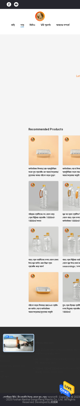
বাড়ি (13, 24)
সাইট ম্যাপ (4, 376)
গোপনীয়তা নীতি (9, 396)
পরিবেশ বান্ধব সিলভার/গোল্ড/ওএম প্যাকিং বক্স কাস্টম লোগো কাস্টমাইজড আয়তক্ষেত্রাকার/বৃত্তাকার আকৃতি (43, 308)
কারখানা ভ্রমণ (6, 355)
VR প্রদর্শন (46, 24)
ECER (54, 402)
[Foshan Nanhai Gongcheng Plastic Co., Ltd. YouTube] (16, 4)
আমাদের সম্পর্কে (62, 24)
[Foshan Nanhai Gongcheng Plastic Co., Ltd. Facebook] (9, 4)
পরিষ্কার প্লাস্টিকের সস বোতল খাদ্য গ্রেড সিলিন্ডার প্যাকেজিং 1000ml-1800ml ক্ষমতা (41, 217)
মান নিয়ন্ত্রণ (5, 361)
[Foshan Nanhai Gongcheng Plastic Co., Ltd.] (40, 16)
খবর (2, 371)
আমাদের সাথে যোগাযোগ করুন (12, 366)
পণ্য (22, 24)
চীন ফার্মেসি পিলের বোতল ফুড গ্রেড (32, 396)
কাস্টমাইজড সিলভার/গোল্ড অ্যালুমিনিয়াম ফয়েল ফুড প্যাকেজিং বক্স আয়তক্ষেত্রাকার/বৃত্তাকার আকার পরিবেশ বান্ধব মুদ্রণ (43, 172)
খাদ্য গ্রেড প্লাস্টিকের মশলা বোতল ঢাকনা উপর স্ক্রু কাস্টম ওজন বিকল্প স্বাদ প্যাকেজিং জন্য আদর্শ (43, 263)
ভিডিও (32, 24)
